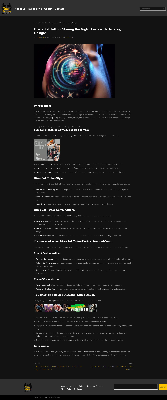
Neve (36, 397)
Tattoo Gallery (67, 37)
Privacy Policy (66, 389)
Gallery (48, 8)
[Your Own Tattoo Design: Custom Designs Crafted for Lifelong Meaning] (6, 9)
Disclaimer (78, 389)
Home (35, 23)
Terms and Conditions (95, 386)
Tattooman (40, 37)
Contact (59, 8)
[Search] (164, 9)
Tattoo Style (35, 8)
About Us (20, 8)
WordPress (55, 397)
